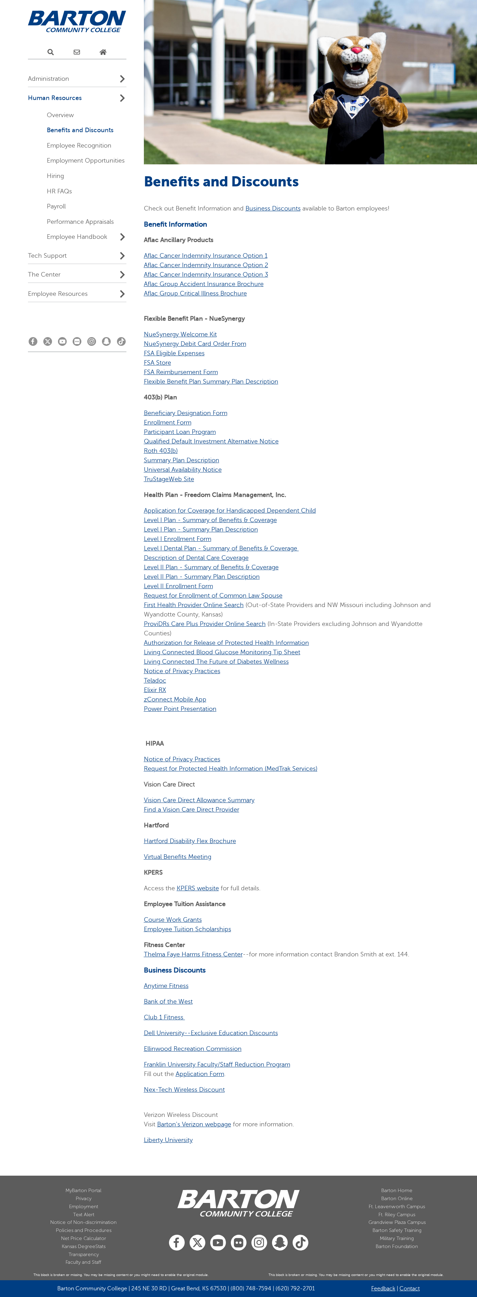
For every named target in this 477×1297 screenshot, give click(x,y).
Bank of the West (168, 1001)
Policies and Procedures (83, 1230)
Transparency (83, 1254)
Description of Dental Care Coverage (196, 557)
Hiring (55, 175)
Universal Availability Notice (183, 469)
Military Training (397, 1238)
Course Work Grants (173, 919)
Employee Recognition (79, 145)
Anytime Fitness (166, 985)
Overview (60, 115)
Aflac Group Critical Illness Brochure (195, 293)
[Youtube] (62, 343)
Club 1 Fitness (164, 1017)
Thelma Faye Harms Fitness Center (193, 954)
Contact (409, 1288)
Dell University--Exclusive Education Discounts (211, 1032)
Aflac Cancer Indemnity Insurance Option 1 (205, 255)
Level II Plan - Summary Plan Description (202, 576)
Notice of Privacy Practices (182, 671)
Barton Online (397, 1199)
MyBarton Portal (83, 1190)
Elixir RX (155, 689)
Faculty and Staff (83, 1262)
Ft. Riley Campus (397, 1215)
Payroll (56, 206)
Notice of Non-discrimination (83, 1222)
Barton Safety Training (397, 1230)
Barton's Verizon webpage (194, 1124)
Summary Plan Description (181, 460)
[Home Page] (103, 52)
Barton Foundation (397, 1246)
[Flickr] (77, 343)
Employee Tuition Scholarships (187, 929)
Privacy (83, 1199)
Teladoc (155, 680)
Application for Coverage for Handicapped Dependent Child (230, 510)
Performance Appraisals (80, 221)
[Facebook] (33, 343)
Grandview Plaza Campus (397, 1222)
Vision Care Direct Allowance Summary (199, 800)
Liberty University (168, 1139)
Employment (83, 1207)
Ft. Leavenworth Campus (397, 1207)
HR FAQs (59, 191)
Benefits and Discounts (80, 130)
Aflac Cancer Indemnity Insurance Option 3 (206, 274)
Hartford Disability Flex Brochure (190, 841)
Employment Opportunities (86, 160)
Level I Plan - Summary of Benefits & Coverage (210, 519)
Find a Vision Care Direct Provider (191, 809)
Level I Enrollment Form (177, 538)
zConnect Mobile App (175, 699)
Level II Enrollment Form (178, 586)
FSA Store (157, 362)
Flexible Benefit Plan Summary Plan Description (211, 381)
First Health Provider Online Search (194, 604)
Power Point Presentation (180, 708)
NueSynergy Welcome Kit (180, 334)
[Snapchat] (106, 343)
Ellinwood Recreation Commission (193, 1048)
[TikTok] (121, 343)
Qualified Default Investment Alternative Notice (211, 441)
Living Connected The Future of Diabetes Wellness (216, 661)
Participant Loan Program (180, 431)
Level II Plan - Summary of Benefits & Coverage (211, 567)
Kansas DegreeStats (83, 1246)
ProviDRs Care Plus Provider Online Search (205, 623)
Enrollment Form (167, 422)
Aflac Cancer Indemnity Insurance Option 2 (206, 265)
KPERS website (198, 888)
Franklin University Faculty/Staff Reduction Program (217, 1064)
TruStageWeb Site (169, 479)
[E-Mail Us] (77, 52)
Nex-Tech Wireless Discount (184, 1089)
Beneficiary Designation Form (185, 412)
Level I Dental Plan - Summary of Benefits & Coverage (221, 548)
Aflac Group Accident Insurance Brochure (204, 283)
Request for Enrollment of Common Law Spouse (213, 595)
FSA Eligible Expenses (174, 353)
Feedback (383, 1288)
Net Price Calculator (83, 1238)
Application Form (200, 1073)
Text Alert (83, 1215)
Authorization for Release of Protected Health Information (226, 642)
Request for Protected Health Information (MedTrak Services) (230, 768)
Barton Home (396, 1190)
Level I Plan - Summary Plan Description (201, 529)
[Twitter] (47, 343)
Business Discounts (273, 208)
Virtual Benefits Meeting (177, 856)
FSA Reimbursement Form (181, 372)
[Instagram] (91, 343)
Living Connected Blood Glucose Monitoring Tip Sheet (222, 652)
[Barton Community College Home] (77, 21)
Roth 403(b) (161, 450)
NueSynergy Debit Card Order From (195, 343)
